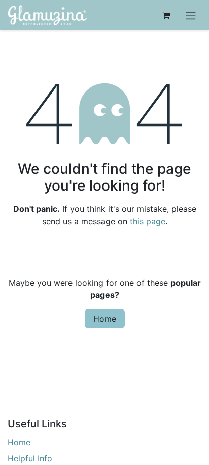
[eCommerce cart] (166, 15)
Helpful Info (30, 458)
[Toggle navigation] (190, 15)
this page (147, 221)
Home (104, 319)
